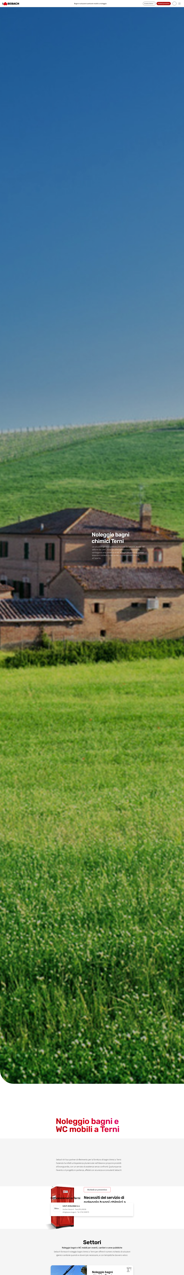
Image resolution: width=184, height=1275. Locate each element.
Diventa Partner (148, 3)
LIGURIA (27, 1141)
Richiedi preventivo (164, 3)
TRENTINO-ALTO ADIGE (30, 1124)
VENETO (27, 1130)
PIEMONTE (28, 1112)
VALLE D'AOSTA (29, 1116)
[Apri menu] (179, 4)
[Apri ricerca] (174, 3)
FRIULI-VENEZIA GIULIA (30, 1135)
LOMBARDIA (28, 1120)
